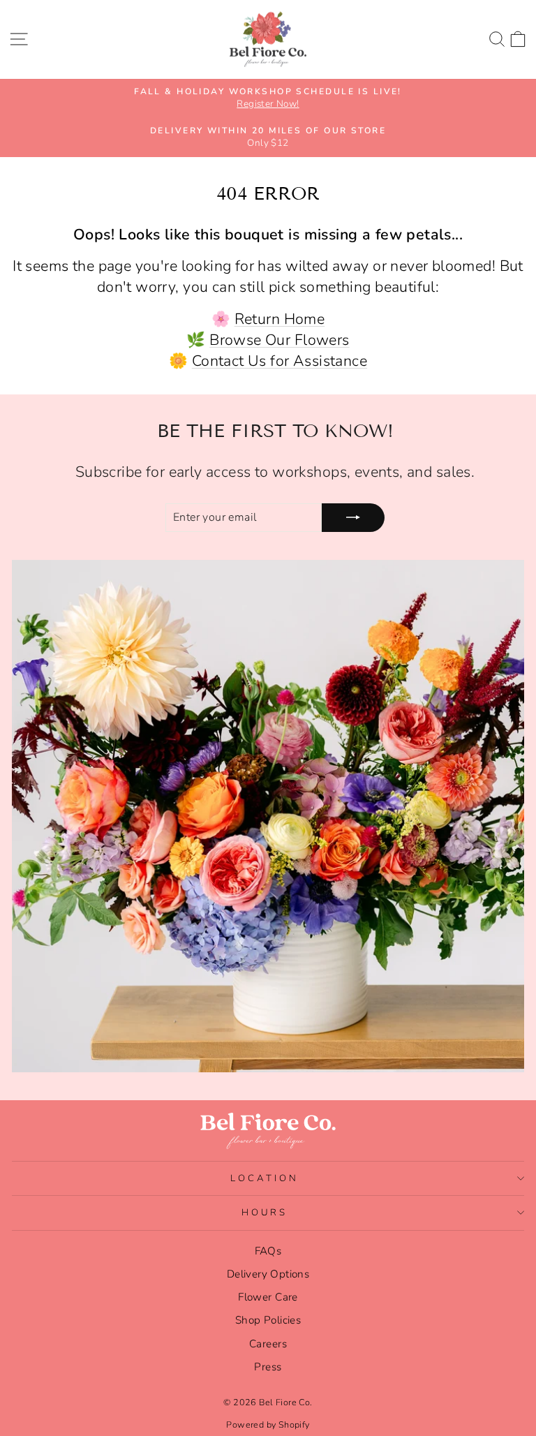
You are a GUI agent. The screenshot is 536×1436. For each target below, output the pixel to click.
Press (267, 1367)
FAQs (268, 1251)
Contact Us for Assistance (279, 360)
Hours (264, 1212)
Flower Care (268, 1297)
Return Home (279, 319)
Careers (268, 1344)
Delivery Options (268, 1274)
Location (264, 1178)
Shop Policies (268, 1320)
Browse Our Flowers (279, 340)
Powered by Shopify (267, 1424)
